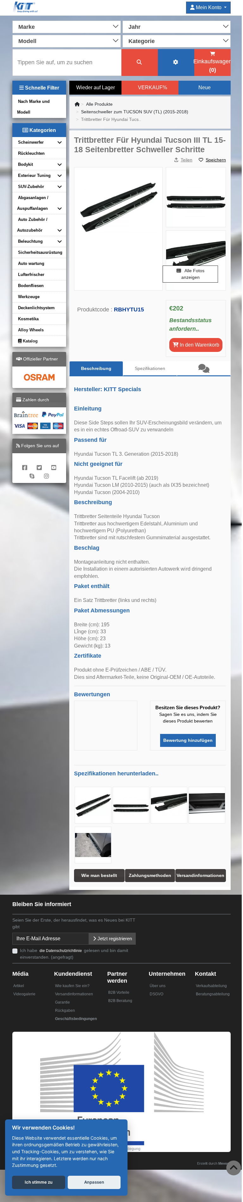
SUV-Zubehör (31, 186)
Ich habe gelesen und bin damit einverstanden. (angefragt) (74, 954)
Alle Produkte (99, 104)
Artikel (18, 986)
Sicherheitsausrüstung (40, 252)
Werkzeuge (29, 296)
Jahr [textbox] (134, 27)
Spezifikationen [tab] (150, 368)
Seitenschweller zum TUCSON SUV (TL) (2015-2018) (134, 111)
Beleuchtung (30, 241)
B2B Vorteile (118, 992)
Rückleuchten (31, 153)
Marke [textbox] (26, 27)
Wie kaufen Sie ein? (72, 986)
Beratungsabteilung (213, 994)
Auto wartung (31, 263)
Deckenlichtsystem (36, 307)
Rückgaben (65, 1010)
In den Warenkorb (198, 344)
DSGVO (156, 994)
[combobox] (66, 26)
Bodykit (25, 164)
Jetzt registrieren (114, 938)
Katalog (30, 341)
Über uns (157, 986)
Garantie (62, 1002)
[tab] (204, 368)
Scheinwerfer (31, 142)
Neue (204, 87)
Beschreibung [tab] (96, 368)
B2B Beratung (120, 1001)
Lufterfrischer (31, 274)
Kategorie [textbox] (141, 41)
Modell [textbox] (27, 41)
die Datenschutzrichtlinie (61, 950)
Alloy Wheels (31, 330)
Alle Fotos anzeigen (192, 274)
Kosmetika (28, 318)
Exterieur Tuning (34, 175)
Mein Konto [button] (209, 7)
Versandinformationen (74, 994)
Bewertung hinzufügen (188, 740)
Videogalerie (24, 994)
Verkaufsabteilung (211, 986)
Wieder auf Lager (95, 87)
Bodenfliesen (31, 285)
